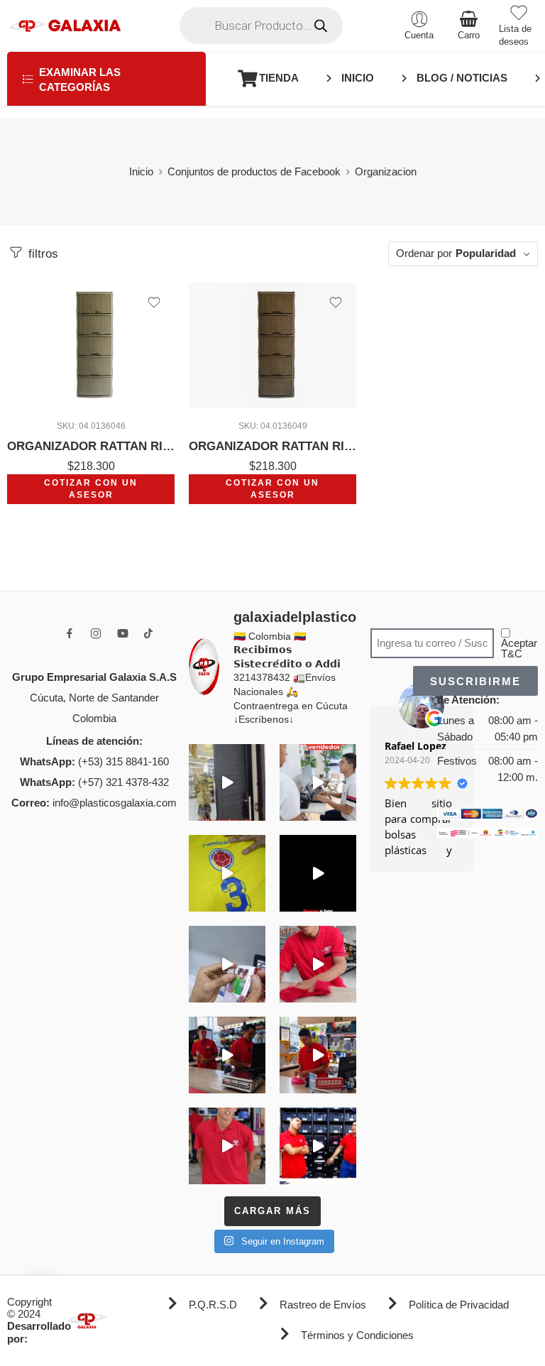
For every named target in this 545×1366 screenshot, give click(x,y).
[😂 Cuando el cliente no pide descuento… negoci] (318, 782)
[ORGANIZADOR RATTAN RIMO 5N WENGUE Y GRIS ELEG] (91, 345)
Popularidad (486, 253)
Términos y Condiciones (357, 1335)
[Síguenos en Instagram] (95, 633)
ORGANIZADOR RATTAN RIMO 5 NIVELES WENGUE (272, 446)
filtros (41, 254)
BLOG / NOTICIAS (462, 78)
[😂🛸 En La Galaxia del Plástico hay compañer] (227, 964)
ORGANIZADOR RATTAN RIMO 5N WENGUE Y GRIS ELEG (91, 446)
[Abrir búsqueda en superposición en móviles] (261, 25)
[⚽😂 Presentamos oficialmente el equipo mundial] (318, 873)
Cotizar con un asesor (91, 489)
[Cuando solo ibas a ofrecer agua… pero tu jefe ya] (227, 1055)
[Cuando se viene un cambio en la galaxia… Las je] (227, 1146)
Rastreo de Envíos (323, 1305)
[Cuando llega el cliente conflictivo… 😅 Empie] (318, 1146)
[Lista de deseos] (154, 302)
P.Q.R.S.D (213, 1305)
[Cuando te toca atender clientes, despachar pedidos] (227, 873)
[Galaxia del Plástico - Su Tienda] (65, 25)
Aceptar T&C (519, 649)
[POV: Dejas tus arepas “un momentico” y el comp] (318, 1055)
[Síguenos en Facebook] (69, 633)
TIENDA (279, 78)
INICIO (357, 78)
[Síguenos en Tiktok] (148, 633)
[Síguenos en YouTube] (122, 633)
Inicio (141, 171)
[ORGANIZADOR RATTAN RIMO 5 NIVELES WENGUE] (272, 345)
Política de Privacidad (459, 1305)
